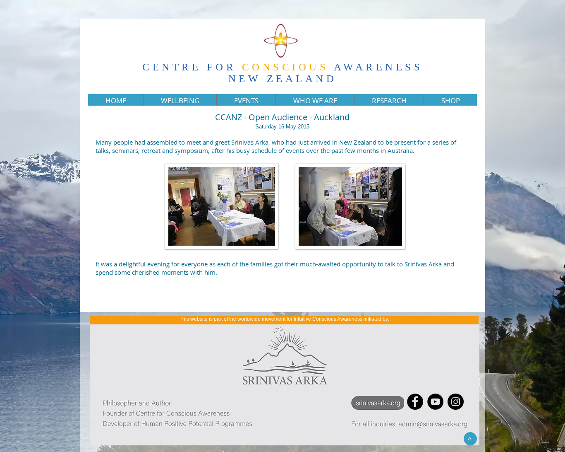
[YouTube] (435, 402)
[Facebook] (415, 402)
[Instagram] (456, 402)
